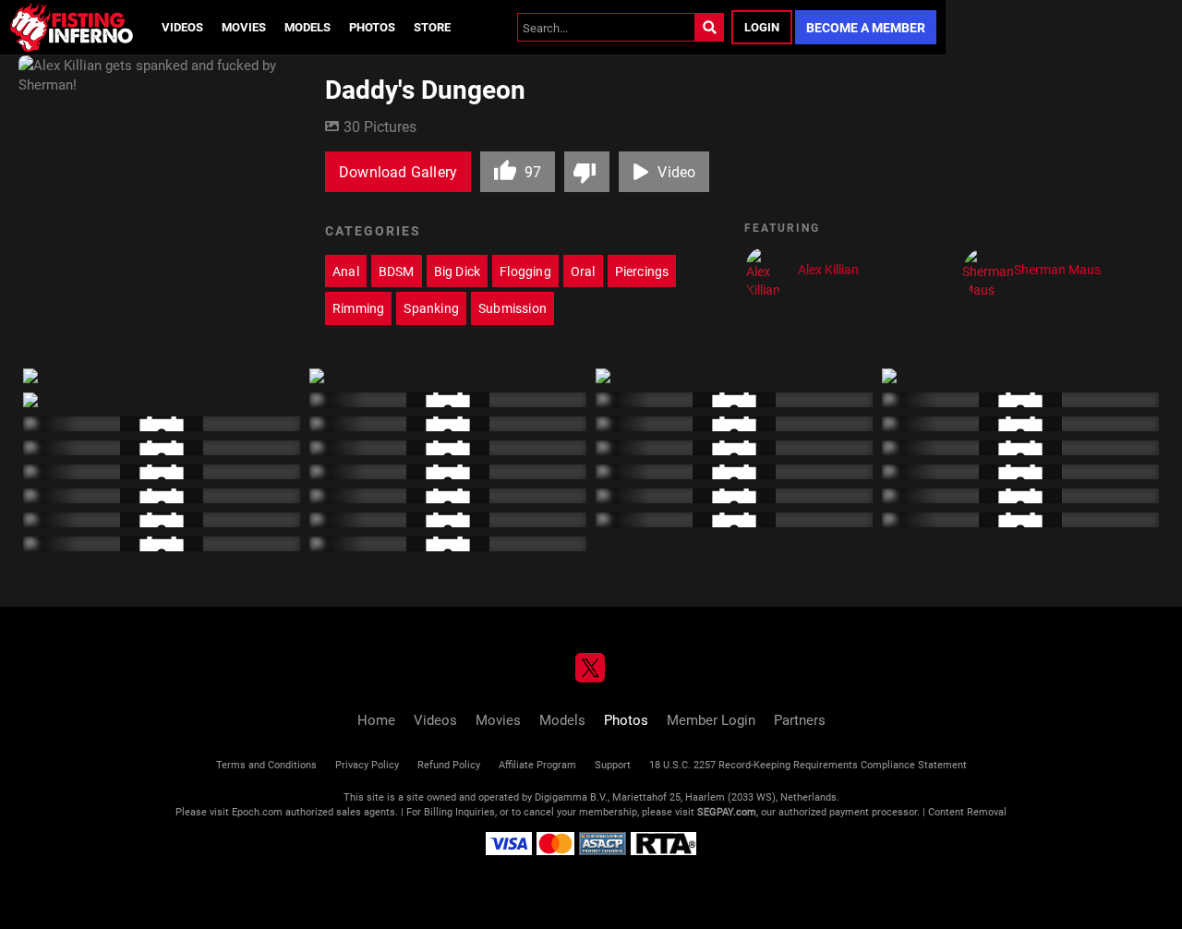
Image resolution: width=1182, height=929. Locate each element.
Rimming (358, 308)
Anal (345, 271)
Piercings (642, 271)
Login (761, 26)
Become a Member (865, 27)
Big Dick (457, 271)
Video (676, 171)
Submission (512, 308)
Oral (583, 271)
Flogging (525, 271)
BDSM (397, 271)
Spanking (431, 308)
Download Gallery (398, 171)
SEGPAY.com (726, 811)
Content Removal (967, 811)
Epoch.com (257, 811)
